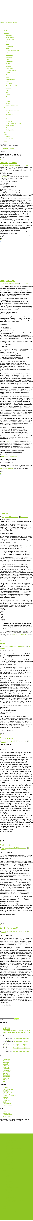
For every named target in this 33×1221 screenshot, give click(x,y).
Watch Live (8, 136)
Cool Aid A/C (6, 1029)
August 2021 (6, 1075)
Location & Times (10, 39)
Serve (7, 74)
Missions (8, 48)
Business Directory (8, 1089)
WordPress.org (7, 1116)
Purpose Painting (8, 1025)
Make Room (5, 845)
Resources (6, 1189)
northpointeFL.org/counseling (9, 456)
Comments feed (7, 1114)
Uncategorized (7, 1103)
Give (4, 1206)
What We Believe (10, 37)
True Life (8, 127)
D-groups (8, 66)
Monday (5, 1098)
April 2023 (6, 1065)
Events (7, 44)
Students (8, 101)
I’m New (5, 1134)
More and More (6, 738)
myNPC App (9, 121)
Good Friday (6, 1094)
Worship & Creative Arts (12, 105)
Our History (9, 35)
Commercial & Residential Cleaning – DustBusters (17, 1030)
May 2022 (5, 1073)
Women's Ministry (14, 165)
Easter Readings (7, 1092)
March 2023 (6, 1067)
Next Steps (6, 1150)
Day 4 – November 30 (9, 928)
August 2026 (6, 1059)
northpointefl (5, 165)
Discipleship (9, 57)
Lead (7, 77)
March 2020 (6, 1078)
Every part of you (7, 281)
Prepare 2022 (13, 646)
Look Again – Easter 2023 (10, 1095)
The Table (8, 441)
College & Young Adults (11, 85)
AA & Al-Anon (9, 83)
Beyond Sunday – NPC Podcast (13, 123)
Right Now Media (10, 125)
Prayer (7, 112)
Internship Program (11, 79)
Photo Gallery (9, 46)
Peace (2, 643)
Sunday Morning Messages (12, 110)
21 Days (5, 1087)
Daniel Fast (6, 1091)
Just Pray (4, 514)
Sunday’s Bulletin (10, 130)
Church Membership (11, 70)
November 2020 (7, 1076)
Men (7, 92)
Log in (4, 1111)
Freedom (8, 88)
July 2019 (5, 1079)
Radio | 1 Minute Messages (12, 50)
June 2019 (6, 1081)
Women (8, 103)
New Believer (9, 55)
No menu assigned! (8, 148)
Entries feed (6, 1113)
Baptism (8, 72)
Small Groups (9, 63)
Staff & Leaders (10, 41)
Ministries (5, 1097)
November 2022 (7, 1070)
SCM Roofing (6, 1027)
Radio (4, 1102)
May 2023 (5, 1064)
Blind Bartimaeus (4, 176)
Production (8, 96)
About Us (5, 1135)
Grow (7, 59)
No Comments (24, 165)
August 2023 (6, 1062)
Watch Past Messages (11, 138)
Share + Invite (9, 68)
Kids (7, 90)
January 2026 (7, 1060)
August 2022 (6, 1072)
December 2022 (7, 1068)
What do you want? (8, 163)
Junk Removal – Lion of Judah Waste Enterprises (16, 1032)
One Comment (24, 517)
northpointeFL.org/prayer (6, 468)
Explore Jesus (9, 61)
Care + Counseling (10, 119)
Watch (5, 134)
